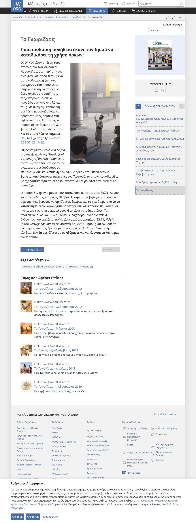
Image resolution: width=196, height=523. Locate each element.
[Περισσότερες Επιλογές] (180, 17)
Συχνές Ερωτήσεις (95, 436)
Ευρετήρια (57, 464)
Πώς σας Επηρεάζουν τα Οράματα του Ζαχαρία (158, 160)
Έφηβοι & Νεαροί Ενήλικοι (29, 464)
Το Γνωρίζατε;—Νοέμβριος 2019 (56, 350)
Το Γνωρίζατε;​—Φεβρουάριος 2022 (58, 289)
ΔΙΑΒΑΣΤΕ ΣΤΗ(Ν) (173, 24)
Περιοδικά (33, 17)
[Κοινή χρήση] (174, 17)
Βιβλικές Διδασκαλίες (26, 422)
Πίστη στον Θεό (24, 474)
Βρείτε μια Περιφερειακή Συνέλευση (131, 437)
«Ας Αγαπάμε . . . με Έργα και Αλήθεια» (158, 130)
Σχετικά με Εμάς (94, 430)
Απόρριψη (33, 516)
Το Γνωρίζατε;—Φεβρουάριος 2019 (58, 386)
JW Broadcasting (60, 474)
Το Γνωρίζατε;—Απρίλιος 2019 (54, 368)
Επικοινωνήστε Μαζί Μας (98, 445)
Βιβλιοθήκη (18, 17)
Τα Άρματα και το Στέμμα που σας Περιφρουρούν (155, 172)
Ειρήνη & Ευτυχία (25, 455)
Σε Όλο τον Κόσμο (95, 477)
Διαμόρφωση (50, 516)
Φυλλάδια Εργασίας (61, 455)
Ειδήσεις (91, 422)
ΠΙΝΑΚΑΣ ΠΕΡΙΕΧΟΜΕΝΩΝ (160, 106)
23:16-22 (37, 142)
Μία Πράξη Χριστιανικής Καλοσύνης (157, 182)
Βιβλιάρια (56, 437)
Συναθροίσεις (93, 454)
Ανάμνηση (92, 459)
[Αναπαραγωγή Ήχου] (167, 17)
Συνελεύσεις (92, 463)
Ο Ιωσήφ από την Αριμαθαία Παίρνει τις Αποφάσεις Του (159, 148)
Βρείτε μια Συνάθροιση (164, 428)
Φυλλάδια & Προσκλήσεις (64, 441)
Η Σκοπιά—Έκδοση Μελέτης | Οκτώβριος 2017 (65, 17)
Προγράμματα (58, 460)
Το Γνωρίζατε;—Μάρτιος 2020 (54, 328)
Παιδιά (20, 469)
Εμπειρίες (91, 473)
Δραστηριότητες (94, 468)
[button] (68, 11)
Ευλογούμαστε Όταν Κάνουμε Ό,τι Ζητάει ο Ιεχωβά (160, 119)
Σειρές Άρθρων (59, 446)
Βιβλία (55, 432)
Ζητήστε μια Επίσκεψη (97, 441)
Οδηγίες (56, 469)
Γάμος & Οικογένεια (26, 460)
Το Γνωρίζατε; (144, 190)
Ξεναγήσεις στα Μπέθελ (98, 450)
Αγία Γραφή (57, 428)
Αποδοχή (17, 516)
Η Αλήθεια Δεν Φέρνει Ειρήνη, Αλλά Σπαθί (160, 138)
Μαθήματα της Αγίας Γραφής (30, 443)
